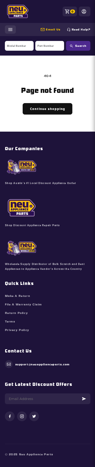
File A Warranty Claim (23, 304)
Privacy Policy (17, 330)
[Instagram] (22, 416)
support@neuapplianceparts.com (55, 29)
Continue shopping (47, 109)
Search (80, 46)
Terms (10, 321)
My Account (84, 11)
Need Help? (81, 29)
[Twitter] (34, 416)
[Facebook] (10, 416)
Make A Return (17, 296)
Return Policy (16, 313)
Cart (72, 11)
